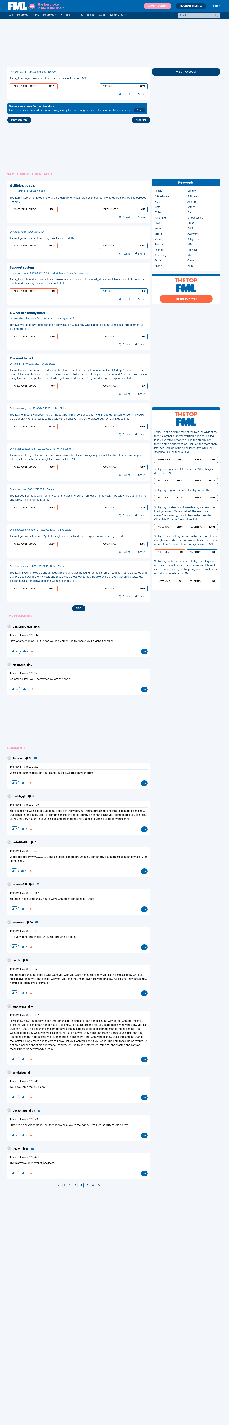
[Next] (58, 1186)
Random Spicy (52, 15)
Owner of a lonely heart (27, 313)
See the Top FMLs (186, 299)
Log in (216, 6)
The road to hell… (23, 358)
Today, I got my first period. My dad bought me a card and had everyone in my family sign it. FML (67, 536)
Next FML (141, 120)
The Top (71, 15)
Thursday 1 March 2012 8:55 (24, 673)
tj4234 (17, 1149)
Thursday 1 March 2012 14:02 (24, 893)
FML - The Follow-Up (93, 15)
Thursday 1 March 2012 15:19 (24, 1081)
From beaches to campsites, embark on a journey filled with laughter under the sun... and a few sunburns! (76, 108)
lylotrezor (19, 922)
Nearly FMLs (118, 15)
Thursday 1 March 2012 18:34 (24, 1157)
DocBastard (20, 1111)
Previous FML (19, 120)
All (11, 15)
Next (78, 608)
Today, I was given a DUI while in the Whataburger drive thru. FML (183, 471)
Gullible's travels (22, 186)
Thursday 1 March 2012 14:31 (24, 969)
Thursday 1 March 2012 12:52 (24, 767)
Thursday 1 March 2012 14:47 (24, 1015)
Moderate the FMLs (191, 6)
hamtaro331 (20, 884)
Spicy (36, 15)
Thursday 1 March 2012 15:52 (24, 1119)
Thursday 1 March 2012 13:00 (24, 805)
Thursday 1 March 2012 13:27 (24, 851)
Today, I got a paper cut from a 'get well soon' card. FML (43, 238)
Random (22, 15)
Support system (22, 267)
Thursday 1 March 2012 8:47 (24, 635)
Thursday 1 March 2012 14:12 (24, 931)
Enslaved (18, 758)
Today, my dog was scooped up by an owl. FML (182, 490)
